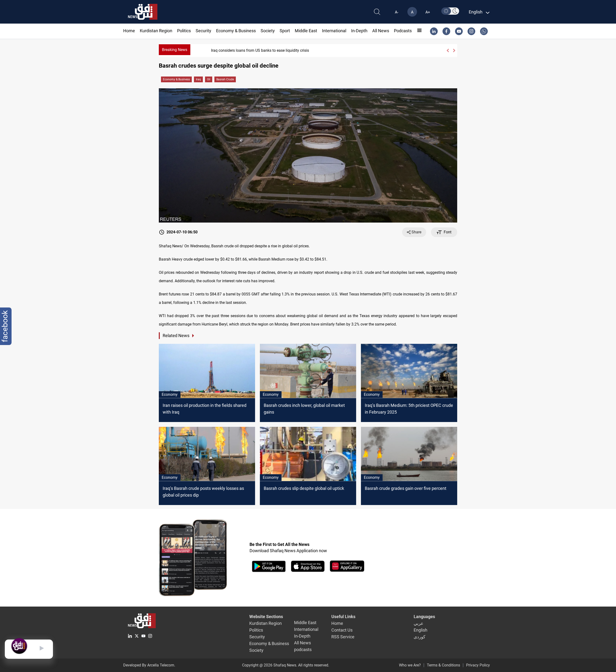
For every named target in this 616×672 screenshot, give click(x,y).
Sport (285, 30)
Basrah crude (225, 79)
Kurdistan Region (156, 30)
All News (380, 30)
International (334, 30)
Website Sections (266, 616)
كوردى (419, 636)
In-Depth (359, 30)
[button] (448, 50)
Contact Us (342, 630)
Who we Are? (410, 665)
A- (396, 12)
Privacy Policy (478, 665)
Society (268, 30)
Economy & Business (236, 30)
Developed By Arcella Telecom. (149, 665)
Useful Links (343, 616)
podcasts (403, 30)
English (420, 630)
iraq (198, 79)
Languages (424, 616)
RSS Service (342, 636)
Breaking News (174, 49)
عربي (419, 623)
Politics (184, 30)
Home (129, 30)
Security (203, 30)
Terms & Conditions (443, 665)
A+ (427, 12)
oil (208, 79)
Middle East (306, 30)
